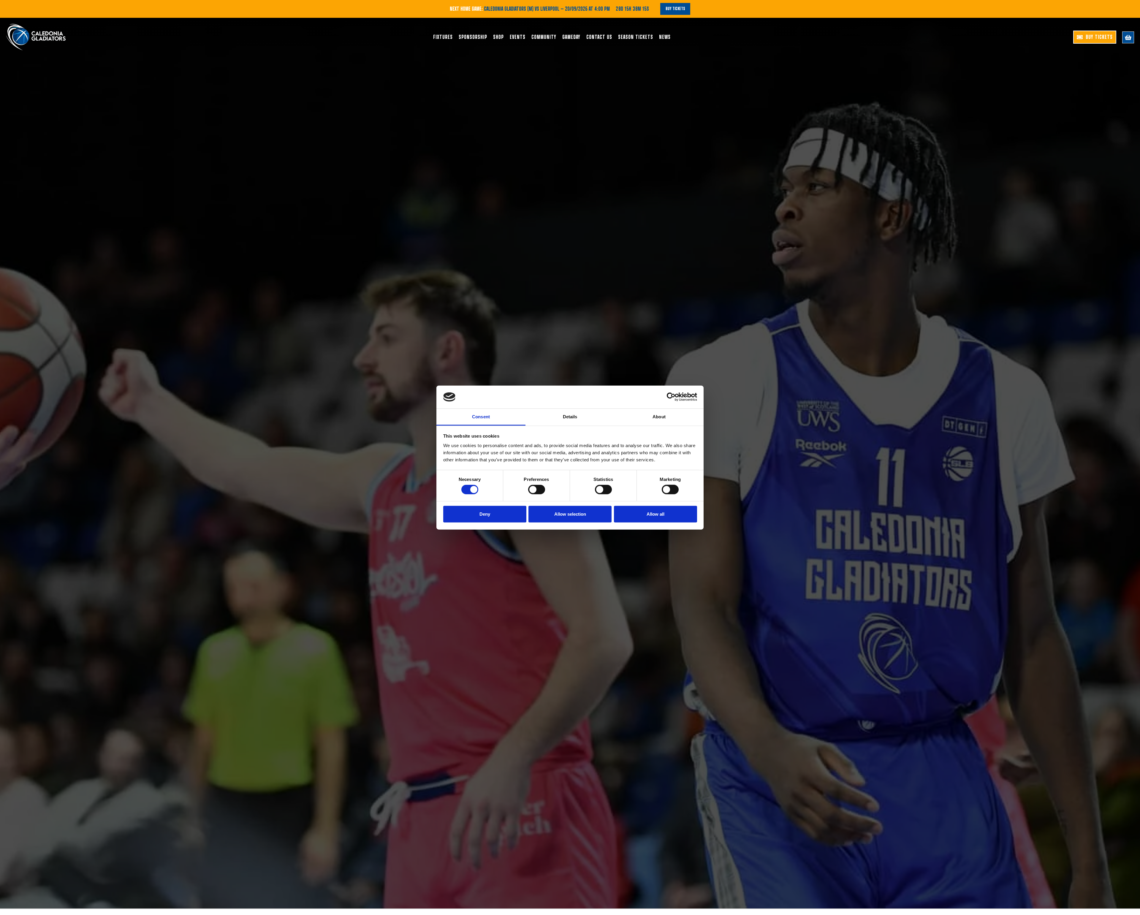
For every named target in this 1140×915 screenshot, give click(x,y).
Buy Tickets (675, 9)
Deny (484, 513)
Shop (498, 37)
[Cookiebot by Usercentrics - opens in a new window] (671, 396)
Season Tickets (635, 37)
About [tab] (659, 416)
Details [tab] (570, 416)
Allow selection (570, 513)
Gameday (571, 37)
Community (543, 37)
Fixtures (443, 37)
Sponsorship (473, 37)
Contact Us (599, 37)
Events (517, 37)
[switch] (536, 489)
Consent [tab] (481, 416)
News (665, 37)
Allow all (655, 513)
